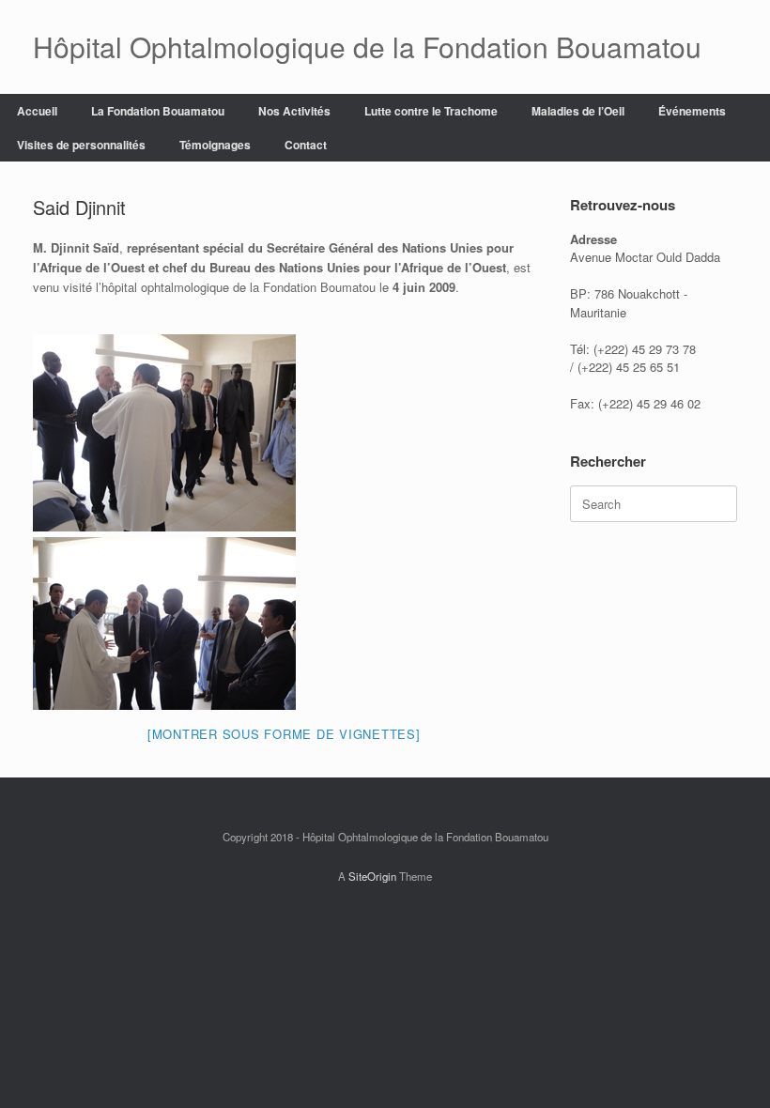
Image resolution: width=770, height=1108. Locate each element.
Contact (306, 144)
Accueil (37, 110)
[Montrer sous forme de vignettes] (284, 734)
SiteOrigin (372, 876)
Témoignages (215, 144)
